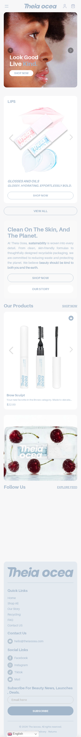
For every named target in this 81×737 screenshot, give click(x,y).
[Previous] (10, 50)
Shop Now (21, 73)
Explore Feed (67, 487)
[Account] (65, 6)
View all (41, 211)
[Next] (70, 50)
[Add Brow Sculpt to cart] (71, 318)
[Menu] (7, 6)
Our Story (40, 289)
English (17, 733)
